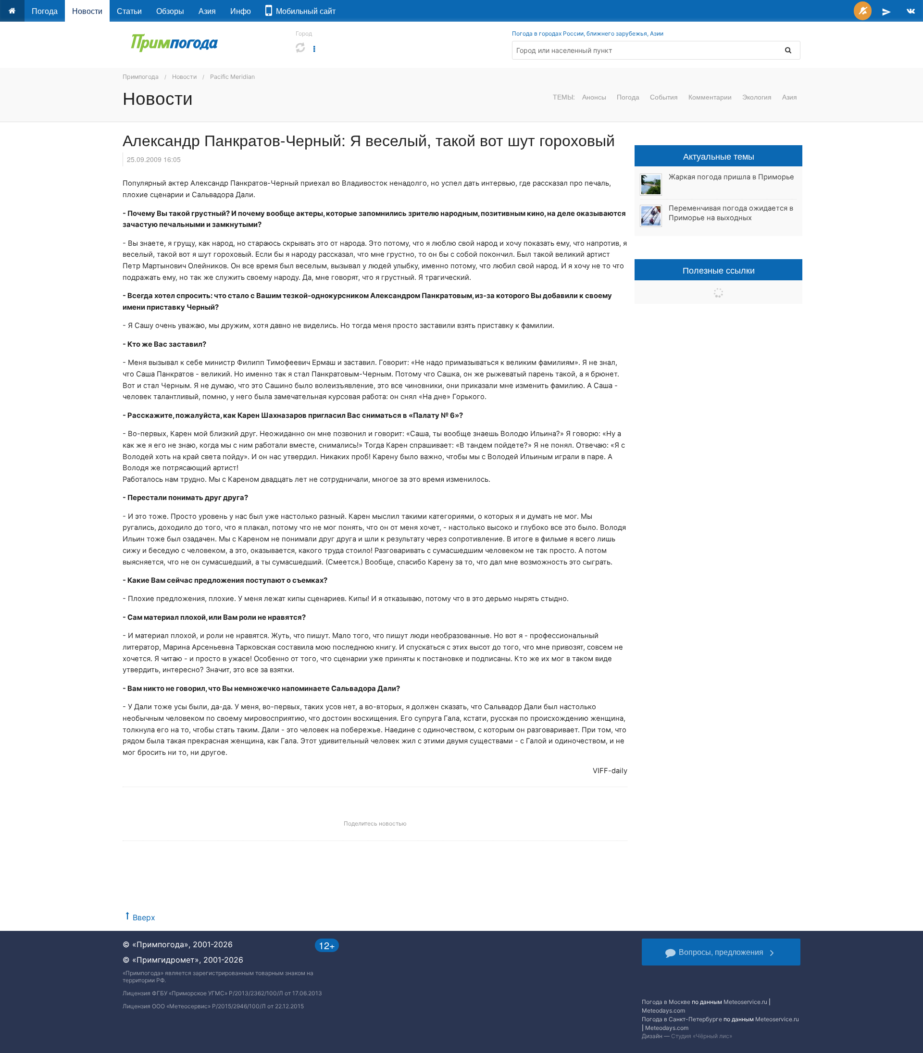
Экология (757, 96)
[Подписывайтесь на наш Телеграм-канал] (886, 11)
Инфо (240, 10)
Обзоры (170, 10)
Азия (207, 10)
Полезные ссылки (719, 269)
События (664, 96)
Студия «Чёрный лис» (701, 1036)
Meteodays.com (663, 1010)
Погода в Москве (666, 1001)
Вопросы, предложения (721, 951)
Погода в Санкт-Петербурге (682, 1019)
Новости (87, 10)
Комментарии (710, 96)
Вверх (144, 917)
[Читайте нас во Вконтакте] (910, 11)
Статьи (129, 10)
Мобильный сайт (304, 10)
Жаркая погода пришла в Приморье (731, 177)
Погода (45, 10)
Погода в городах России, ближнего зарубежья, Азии (587, 33)
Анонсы (594, 96)
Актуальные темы (718, 156)
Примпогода (141, 76)
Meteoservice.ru (745, 1001)
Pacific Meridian (232, 76)
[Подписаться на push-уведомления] (862, 11)
